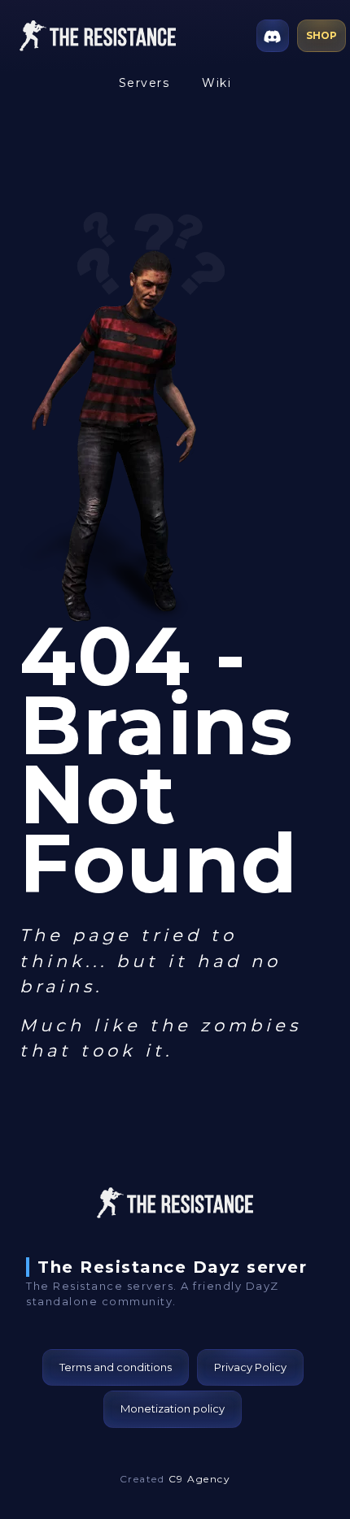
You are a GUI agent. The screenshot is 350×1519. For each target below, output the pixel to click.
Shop (321, 35)
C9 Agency (199, 1479)
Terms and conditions (115, 1367)
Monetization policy (172, 1408)
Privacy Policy (250, 1367)
